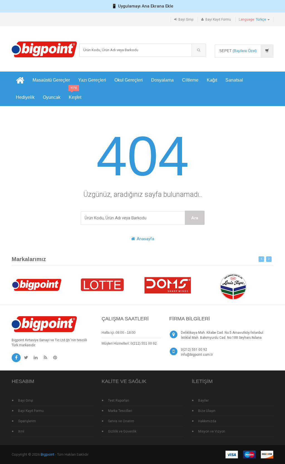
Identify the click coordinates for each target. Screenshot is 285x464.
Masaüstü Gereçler (51, 80)
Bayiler (203, 400)
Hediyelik (25, 97)
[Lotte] (102, 284)
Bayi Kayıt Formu (218, 19)
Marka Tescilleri (120, 411)
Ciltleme (190, 80)
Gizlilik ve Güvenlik (122, 431)
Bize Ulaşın (206, 411)
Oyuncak (51, 97)
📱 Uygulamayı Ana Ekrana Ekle (142, 6)
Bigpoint (47, 454)
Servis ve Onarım (121, 421)
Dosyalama (162, 80)
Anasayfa (145, 238)
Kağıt (212, 80)
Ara (194, 217)
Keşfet (75, 94)
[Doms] (167, 284)
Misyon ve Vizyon (211, 431)
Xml (21, 431)
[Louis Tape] (233, 287)
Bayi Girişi (185, 19)
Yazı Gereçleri (92, 80)
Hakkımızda (207, 421)
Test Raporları (118, 400)
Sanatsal (234, 80)
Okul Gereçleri (128, 80)
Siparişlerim (27, 421)
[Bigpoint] (44, 49)
